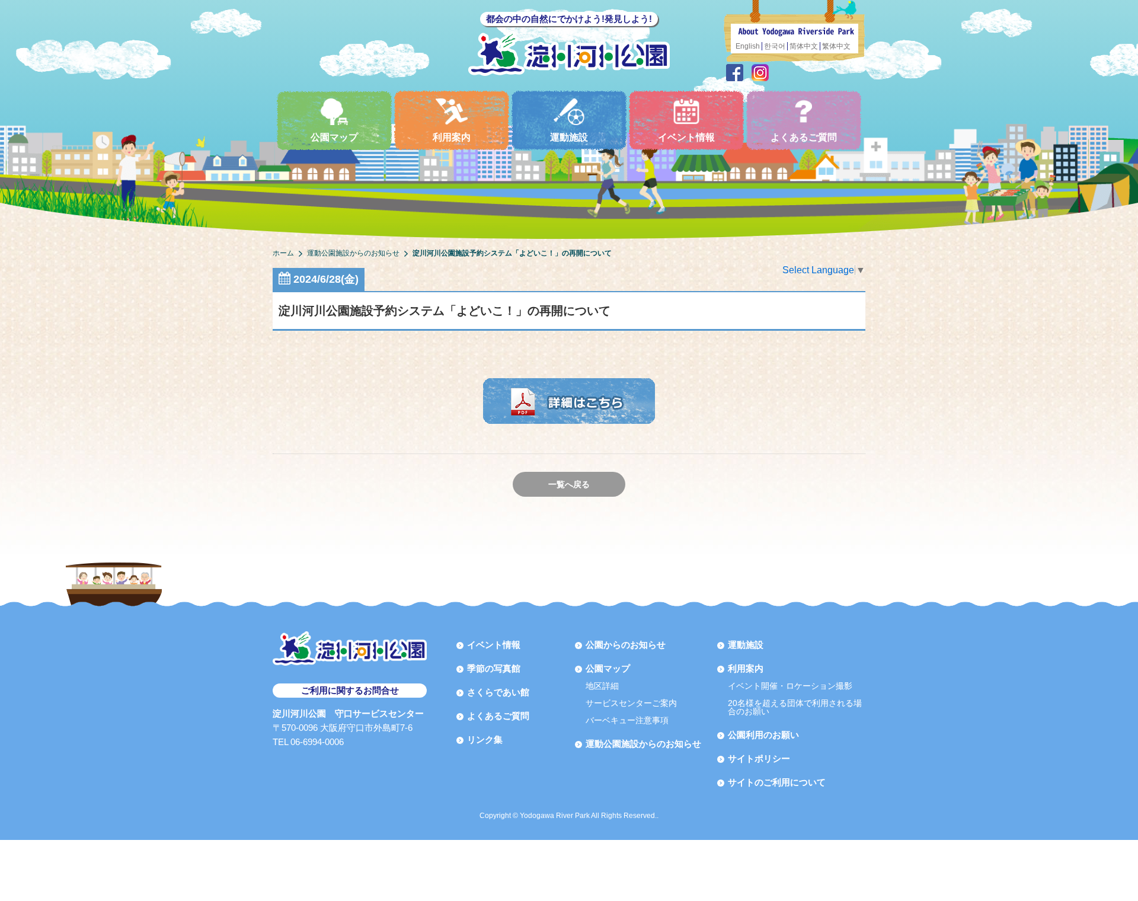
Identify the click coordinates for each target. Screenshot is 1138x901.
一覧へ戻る (569, 484)
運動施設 (569, 137)
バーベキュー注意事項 (627, 720)
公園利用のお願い (763, 735)
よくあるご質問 (804, 137)
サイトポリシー (759, 758)
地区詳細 (602, 686)
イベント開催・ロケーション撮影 (790, 686)
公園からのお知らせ (626, 645)
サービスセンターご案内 (631, 703)
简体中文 (803, 46)
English (748, 46)
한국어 (774, 46)
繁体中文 (836, 46)
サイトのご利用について (777, 782)
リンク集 (485, 739)
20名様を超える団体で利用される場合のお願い (795, 707)
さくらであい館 (498, 692)
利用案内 (452, 137)
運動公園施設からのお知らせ (643, 744)
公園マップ (334, 137)
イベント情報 (686, 137)
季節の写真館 (493, 668)
